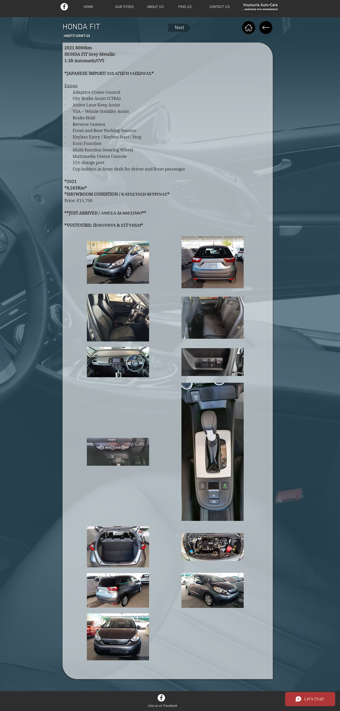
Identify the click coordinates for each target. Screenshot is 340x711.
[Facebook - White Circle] (161, 698)
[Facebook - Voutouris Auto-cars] (64, 6)
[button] (128, 7)
